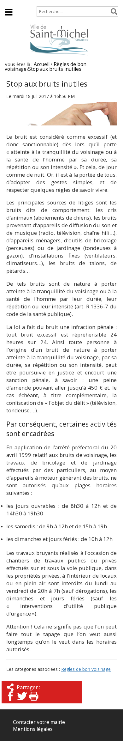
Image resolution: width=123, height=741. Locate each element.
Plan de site (43, 3)
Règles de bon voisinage (86, 669)
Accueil (12, 3)
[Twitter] (22, 702)
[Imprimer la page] (34, 702)
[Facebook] (10, 702)
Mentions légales (33, 729)
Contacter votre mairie (39, 722)
